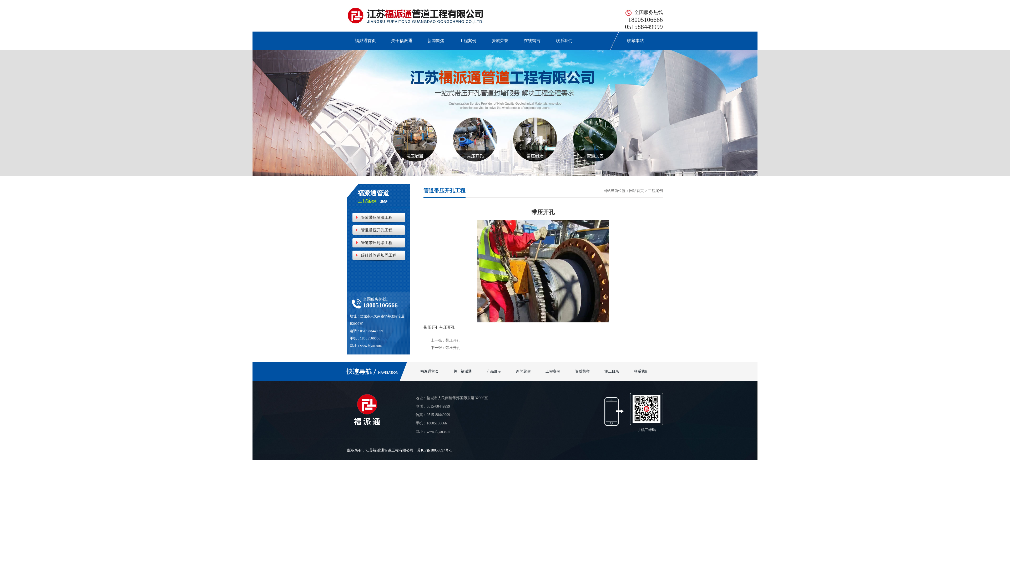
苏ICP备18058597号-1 (434, 450)
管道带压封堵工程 (376, 243)
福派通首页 (365, 40)
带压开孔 (453, 340)
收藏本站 (632, 40)
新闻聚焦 (435, 40)
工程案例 (467, 40)
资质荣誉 (500, 40)
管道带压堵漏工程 (376, 217)
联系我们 (564, 40)
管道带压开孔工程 (376, 230)
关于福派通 (401, 40)
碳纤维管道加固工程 (378, 255)
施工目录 (611, 371)
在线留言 (532, 40)
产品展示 (494, 371)
